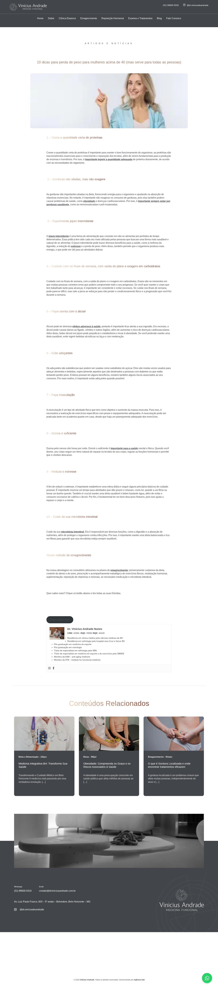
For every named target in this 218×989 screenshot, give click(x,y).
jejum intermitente (59, 236)
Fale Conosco (173, 18)
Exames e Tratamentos (140, 18)
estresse (76, 246)
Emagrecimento (88, 18)
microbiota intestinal (72, 532)
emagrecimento (119, 570)
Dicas (86, 757)
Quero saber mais (60, 619)
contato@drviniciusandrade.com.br (57, 891)
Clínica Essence (67, 18)
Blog (159, 18)
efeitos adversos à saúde (86, 326)
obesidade (89, 201)
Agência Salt (139, 980)
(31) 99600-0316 (171, 5)
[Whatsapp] (207, 978)
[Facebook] (53, 668)
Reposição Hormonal (112, 18)
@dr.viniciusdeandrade (197, 5)
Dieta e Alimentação (29, 757)
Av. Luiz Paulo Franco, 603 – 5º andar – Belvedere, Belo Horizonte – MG (52, 901)
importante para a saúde (124, 448)
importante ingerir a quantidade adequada (108, 159)
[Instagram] (49, 668)
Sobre (51, 18)
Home (40, 18)
